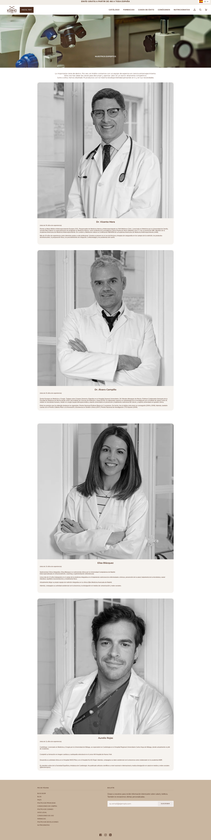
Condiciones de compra (47, 806)
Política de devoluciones (47, 822)
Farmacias (41, 819)
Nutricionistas (43, 825)
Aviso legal (42, 812)
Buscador (41, 793)
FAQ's (39, 800)
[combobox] (204, 1)
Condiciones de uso (45, 816)
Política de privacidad (46, 803)
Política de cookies (45, 809)
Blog (39, 797)
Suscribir (165, 803)
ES (205, 1)
